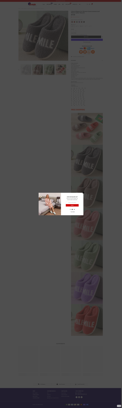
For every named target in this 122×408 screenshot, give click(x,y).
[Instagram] (72, 209)
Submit (72, 205)
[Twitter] (74, 209)
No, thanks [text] (73, 211)
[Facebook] (70, 209)
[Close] (83, 192)
